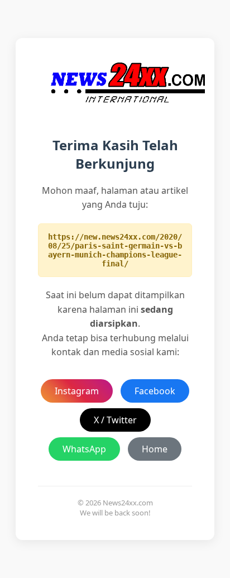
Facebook (155, 391)
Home (154, 449)
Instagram (77, 391)
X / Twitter (115, 420)
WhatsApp (84, 449)
